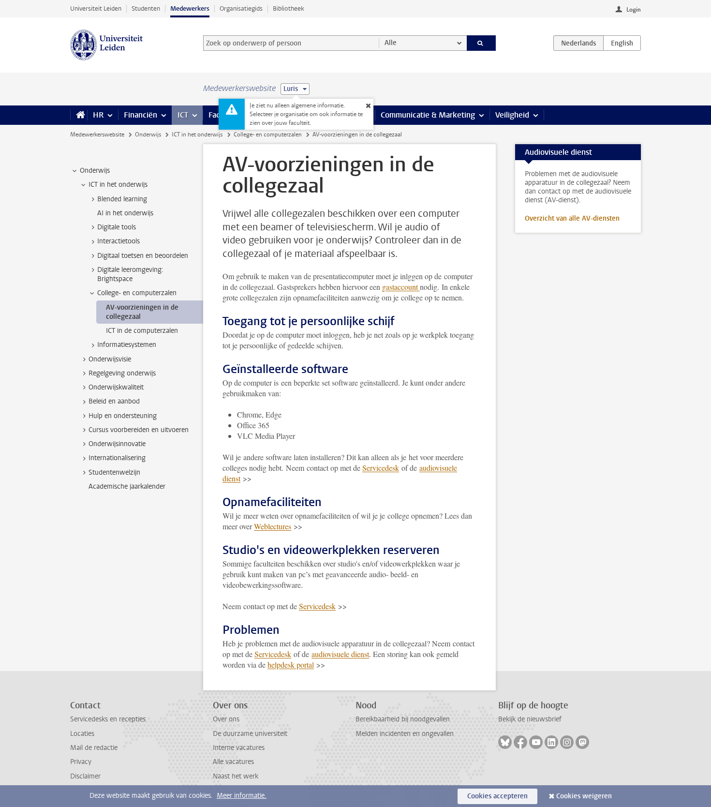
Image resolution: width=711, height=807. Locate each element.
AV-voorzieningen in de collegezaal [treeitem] (142, 312)
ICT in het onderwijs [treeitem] (118, 184)
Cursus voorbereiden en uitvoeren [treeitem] (139, 429)
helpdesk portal (290, 664)
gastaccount (401, 287)
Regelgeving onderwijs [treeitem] (122, 373)
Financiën (140, 115)
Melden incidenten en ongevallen (405, 733)
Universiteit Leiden (95, 8)
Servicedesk (380, 468)
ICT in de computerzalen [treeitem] (142, 330)
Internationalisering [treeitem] (117, 458)
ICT (183, 115)
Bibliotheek (288, 8)
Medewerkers (189, 8)
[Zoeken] (481, 43)
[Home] (78, 115)
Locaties (82, 733)
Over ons (226, 719)
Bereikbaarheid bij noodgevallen (403, 719)
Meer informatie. (242, 795)
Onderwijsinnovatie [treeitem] (117, 443)
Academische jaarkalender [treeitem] (127, 486)
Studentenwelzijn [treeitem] (114, 472)
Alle (391, 42)
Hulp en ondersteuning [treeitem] (123, 415)
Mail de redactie (94, 747)
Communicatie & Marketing (428, 115)
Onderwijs (148, 134)
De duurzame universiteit (250, 733)
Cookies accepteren (497, 796)
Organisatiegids (241, 8)
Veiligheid (512, 115)
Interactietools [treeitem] (118, 241)
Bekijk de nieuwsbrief (530, 719)
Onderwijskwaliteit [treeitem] (116, 387)
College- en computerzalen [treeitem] (137, 293)
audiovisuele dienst (340, 654)
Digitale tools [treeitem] (116, 227)
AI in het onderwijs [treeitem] (125, 213)
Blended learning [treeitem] (122, 199)
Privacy (80, 761)
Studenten (146, 8)
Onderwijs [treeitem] (95, 170)
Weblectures (272, 526)
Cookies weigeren (584, 796)
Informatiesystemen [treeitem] (126, 344)
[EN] (622, 43)
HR (98, 115)
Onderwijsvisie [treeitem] (110, 359)
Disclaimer (85, 776)
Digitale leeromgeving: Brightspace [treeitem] (130, 274)
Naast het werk (235, 776)
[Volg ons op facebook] (520, 742)
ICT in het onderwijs (197, 134)
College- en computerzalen (268, 134)
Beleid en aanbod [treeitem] (114, 401)
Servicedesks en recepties (108, 719)
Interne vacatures (239, 747)
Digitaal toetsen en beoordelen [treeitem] (142, 255)
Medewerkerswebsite (97, 134)
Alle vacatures (233, 761)
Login (633, 10)
